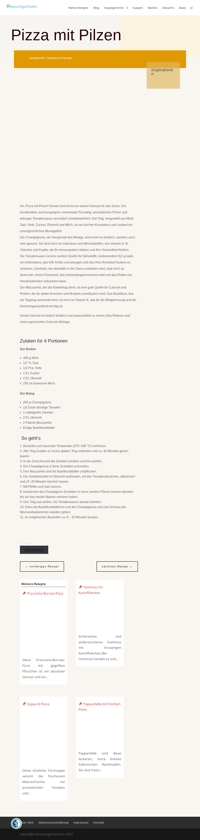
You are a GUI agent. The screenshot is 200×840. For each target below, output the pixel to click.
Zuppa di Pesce (38, 704)
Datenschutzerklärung (53, 822)
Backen (152, 8)
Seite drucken (34, 550)
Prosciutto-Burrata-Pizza (45, 593)
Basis (182, 8)
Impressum (80, 822)
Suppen (138, 8)
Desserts (168, 8)
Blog (96, 8)
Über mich (27, 822)
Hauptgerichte (114, 8)
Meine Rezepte (78, 8)
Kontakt (98, 822)
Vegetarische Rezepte (59, 58)
